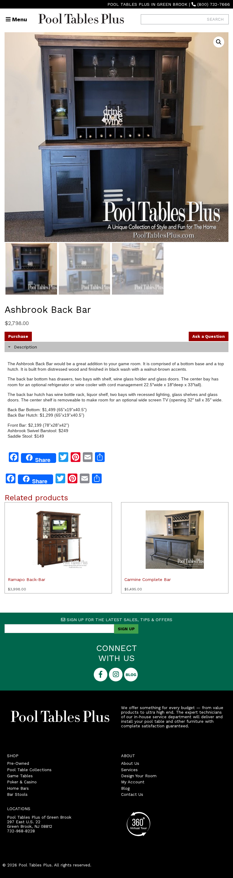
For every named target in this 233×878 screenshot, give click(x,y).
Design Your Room (139, 776)
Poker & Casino (22, 782)
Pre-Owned (18, 763)
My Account (132, 782)
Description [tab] (25, 347)
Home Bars (18, 788)
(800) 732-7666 (213, 4)
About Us (130, 763)
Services (129, 770)
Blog (125, 788)
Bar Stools (17, 794)
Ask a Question (208, 336)
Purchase (18, 336)
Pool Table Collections (29, 770)
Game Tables (20, 776)
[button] (218, 42)
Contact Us (132, 794)
